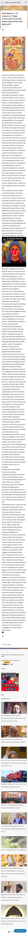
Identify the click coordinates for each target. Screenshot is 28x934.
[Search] (26, 2)
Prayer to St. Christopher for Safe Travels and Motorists (13, 850)
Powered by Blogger (15, 932)
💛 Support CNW (20, 931)
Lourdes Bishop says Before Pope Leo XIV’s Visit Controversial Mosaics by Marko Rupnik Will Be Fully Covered (13, 828)
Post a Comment (6, 644)
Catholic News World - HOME (12, 2)
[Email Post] (3, 633)
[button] (3, 30)
